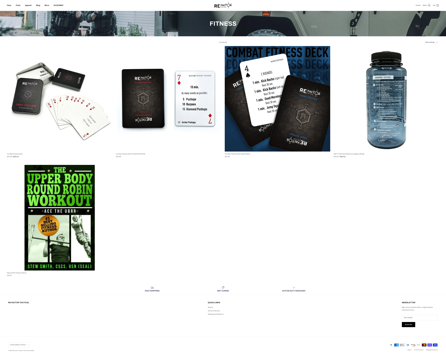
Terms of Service (214, 311)
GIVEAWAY (59, 5)
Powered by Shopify (28, 350)
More (47, 5)
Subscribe (408, 324)
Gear (9, 5)
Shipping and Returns (215, 314)
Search (210, 307)
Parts (18, 5)
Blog (38, 5)
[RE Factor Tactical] (223, 5)
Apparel (28, 5)
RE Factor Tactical (17, 350)
